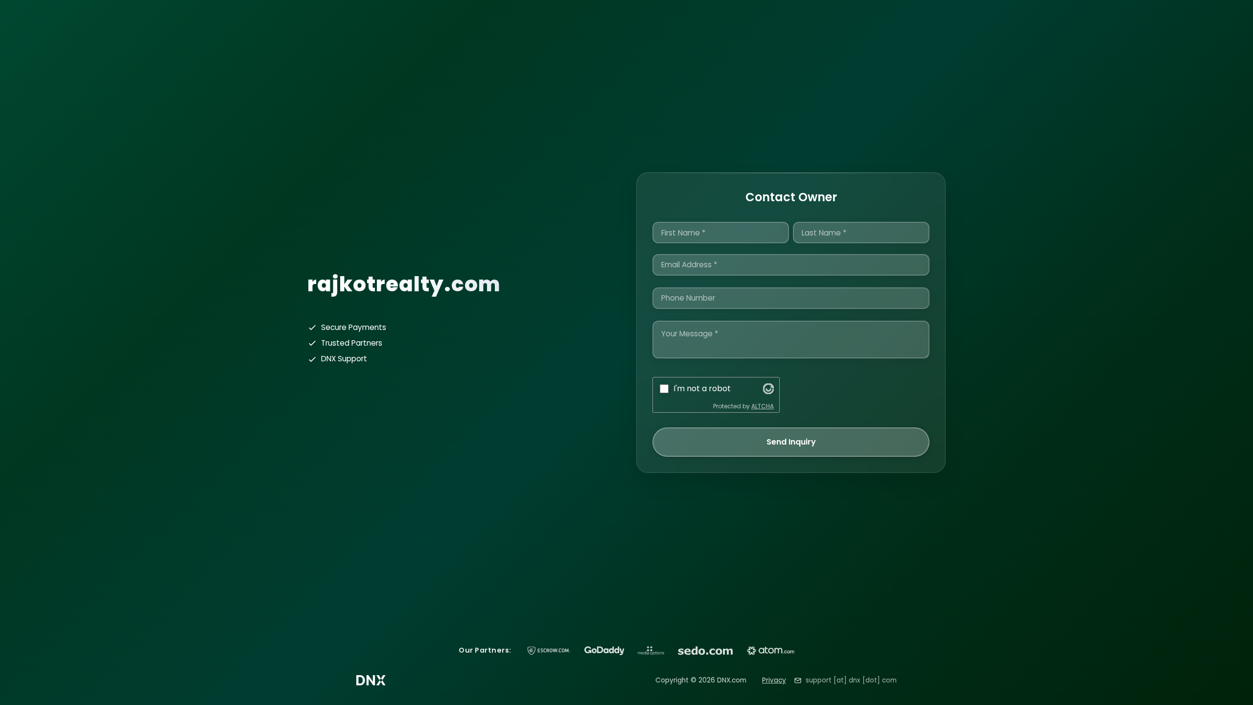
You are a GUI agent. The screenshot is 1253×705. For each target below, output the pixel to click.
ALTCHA (762, 406)
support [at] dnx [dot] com (851, 680)
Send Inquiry (791, 441)
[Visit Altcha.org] (768, 388)
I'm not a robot (702, 388)
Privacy (774, 680)
